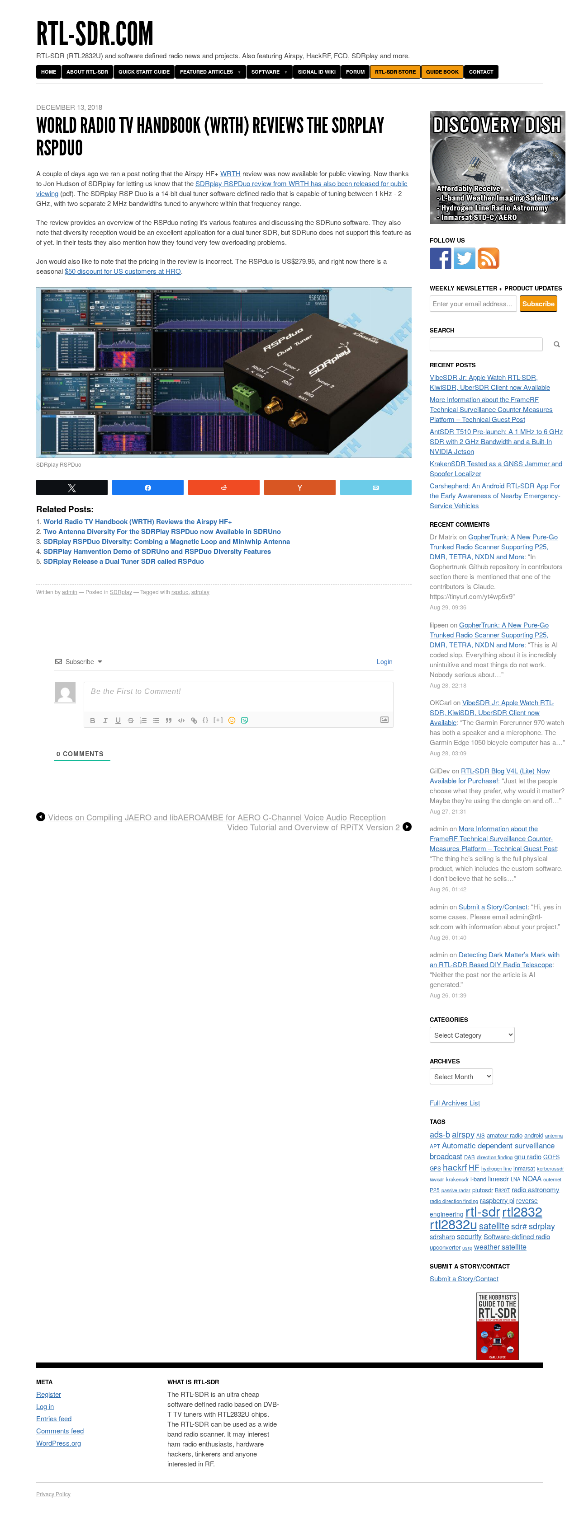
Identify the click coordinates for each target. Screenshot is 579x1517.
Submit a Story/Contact (493, 906)
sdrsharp (442, 1236)
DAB (469, 1157)
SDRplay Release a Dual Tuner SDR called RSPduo (123, 561)
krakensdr (457, 1179)
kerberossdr (550, 1168)
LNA (516, 1179)
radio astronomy (536, 1189)
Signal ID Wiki (317, 71)
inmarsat (524, 1168)
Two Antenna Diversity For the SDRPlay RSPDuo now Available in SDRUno (162, 531)
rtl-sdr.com (95, 34)
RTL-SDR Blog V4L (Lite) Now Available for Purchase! (490, 775)
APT (435, 1146)
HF (474, 1167)
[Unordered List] (156, 720)
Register (48, 1394)
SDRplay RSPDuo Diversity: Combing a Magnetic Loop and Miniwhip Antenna (166, 541)
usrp (467, 1247)
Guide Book (442, 71)
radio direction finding (454, 1200)
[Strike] (130, 720)
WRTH (230, 173)
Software (266, 71)
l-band (478, 1179)
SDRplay (121, 591)
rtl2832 (522, 1211)
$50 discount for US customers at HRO (123, 271)
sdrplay (200, 591)
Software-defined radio (517, 1236)
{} (206, 719)
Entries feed (53, 1418)
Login (384, 661)
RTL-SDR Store (395, 71)
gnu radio (527, 1156)
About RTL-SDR (87, 71)
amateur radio (504, 1135)
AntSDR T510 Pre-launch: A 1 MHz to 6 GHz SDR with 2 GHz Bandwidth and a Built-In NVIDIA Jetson (496, 441)
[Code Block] (181, 720)
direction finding (495, 1157)
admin (69, 591)
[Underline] (118, 720)
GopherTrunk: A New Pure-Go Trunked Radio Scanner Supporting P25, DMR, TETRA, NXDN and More (494, 546)
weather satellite (500, 1246)
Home (48, 71)
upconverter (445, 1247)
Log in (45, 1406)
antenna (554, 1135)
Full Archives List (455, 1102)
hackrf (455, 1167)
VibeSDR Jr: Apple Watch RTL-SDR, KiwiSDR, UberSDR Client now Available (490, 382)
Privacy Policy (53, 1494)
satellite (494, 1225)
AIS (480, 1135)
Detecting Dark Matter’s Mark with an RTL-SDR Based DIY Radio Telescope (495, 959)
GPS (435, 1168)
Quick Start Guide (144, 71)
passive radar (455, 1190)
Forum (355, 71)
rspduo (180, 591)
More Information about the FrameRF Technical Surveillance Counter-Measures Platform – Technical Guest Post (491, 409)
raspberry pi (497, 1200)
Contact (481, 71)
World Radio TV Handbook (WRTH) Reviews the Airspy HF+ (137, 521)
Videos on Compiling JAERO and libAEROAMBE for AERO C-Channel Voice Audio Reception (217, 817)
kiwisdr (437, 1179)
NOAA (531, 1178)
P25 (435, 1190)
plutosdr (482, 1189)
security (469, 1236)
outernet (552, 1179)
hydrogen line (496, 1168)
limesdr (498, 1178)
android (533, 1135)
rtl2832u (453, 1223)
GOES (551, 1157)
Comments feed (60, 1430)
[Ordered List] (143, 720)
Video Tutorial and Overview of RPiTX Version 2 (313, 827)
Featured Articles (206, 71)
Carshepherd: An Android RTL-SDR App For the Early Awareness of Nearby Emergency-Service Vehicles (495, 495)
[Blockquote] (168, 720)
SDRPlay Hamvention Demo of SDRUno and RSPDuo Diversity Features (157, 551)
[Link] (194, 720)
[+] (218, 719)
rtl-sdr (482, 1210)
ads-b (440, 1134)
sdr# (519, 1225)
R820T (502, 1190)
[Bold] (92, 720)
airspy (463, 1134)
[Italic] (105, 720)
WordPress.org (58, 1442)
